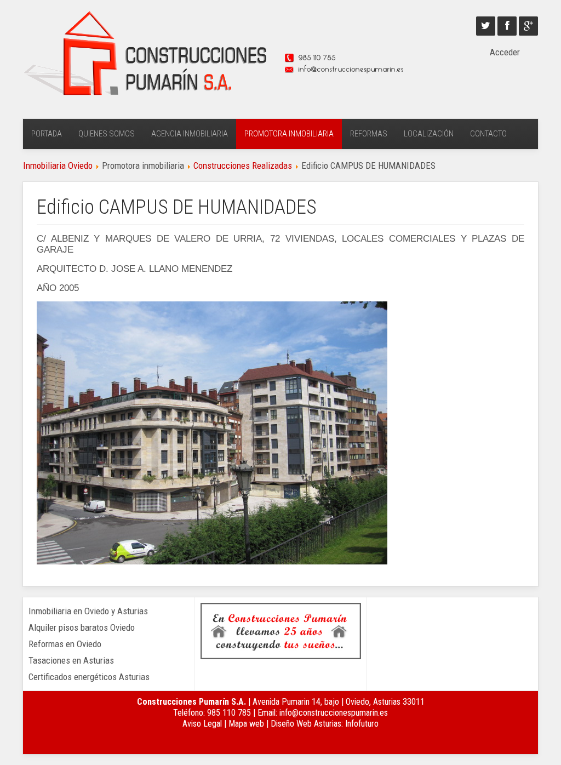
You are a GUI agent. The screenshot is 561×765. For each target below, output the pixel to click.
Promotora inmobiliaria (289, 134)
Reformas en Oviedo (64, 643)
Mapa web (246, 723)
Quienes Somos (106, 134)
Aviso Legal (202, 723)
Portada (46, 134)
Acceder (505, 52)
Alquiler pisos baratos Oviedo (81, 627)
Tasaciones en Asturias (71, 660)
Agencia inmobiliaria (189, 134)
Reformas (368, 134)
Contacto (488, 134)
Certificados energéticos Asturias (89, 676)
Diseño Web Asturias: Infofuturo (325, 723)
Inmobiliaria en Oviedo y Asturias (88, 611)
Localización (429, 134)
